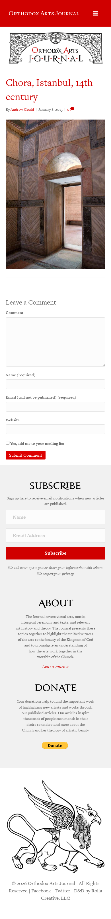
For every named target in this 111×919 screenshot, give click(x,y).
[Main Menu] (95, 13)
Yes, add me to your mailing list (36, 443)
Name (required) (21, 375)
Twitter (62, 890)
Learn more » (55, 666)
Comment (14, 312)
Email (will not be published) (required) (41, 397)
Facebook (41, 890)
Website (13, 420)
